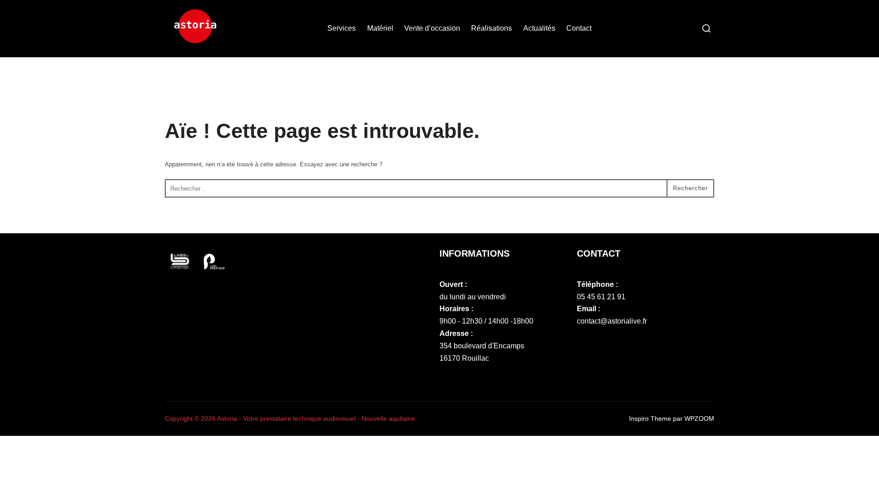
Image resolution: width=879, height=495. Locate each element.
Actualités (539, 28)
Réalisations (491, 28)
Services (341, 28)
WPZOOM (699, 418)
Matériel (380, 28)
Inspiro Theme (650, 418)
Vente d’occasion (432, 28)
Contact (578, 28)
